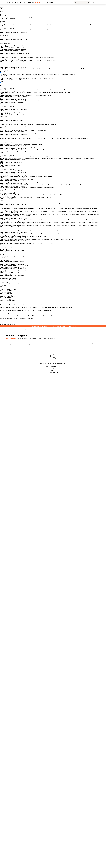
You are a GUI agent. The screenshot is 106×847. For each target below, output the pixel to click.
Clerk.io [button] (1, 245)
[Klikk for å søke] (89, 2)
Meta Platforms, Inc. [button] (4, 140)
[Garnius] (49, 2)
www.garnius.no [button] (3, 64)
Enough (53, 370)
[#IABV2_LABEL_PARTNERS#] (6, 299)
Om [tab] (0, 14)
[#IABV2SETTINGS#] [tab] (4, 12)
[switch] (0, 22)
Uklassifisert (3, 242)
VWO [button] (1, 104)
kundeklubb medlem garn (53, 372)
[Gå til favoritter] (96, 2)
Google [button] (1, 26)
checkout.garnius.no (4, 282)
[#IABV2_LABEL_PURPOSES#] (6, 290)
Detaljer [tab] (1, 11)
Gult (53, 368)
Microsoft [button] (2, 167)
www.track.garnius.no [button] (4, 229)
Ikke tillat (13, 324)
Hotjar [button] (1, 86)
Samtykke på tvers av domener (7, 276)
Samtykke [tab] (2, 10)
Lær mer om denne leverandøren (7, 28)
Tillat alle (1, 324)
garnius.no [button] (2, 41)
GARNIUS (21, 329)
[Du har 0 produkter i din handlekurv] (99, 2)
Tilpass (4, 324)
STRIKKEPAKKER (10, 329)
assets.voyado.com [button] (4, 117)
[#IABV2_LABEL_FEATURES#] (6, 295)
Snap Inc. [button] (2, 191)
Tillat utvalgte (9, 324)
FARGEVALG (16, 329)
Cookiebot (28, 283)
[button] (53, 35)
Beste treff (95, 344)
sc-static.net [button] (2, 55)
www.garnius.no (3, 281)
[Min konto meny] (93, 2)
